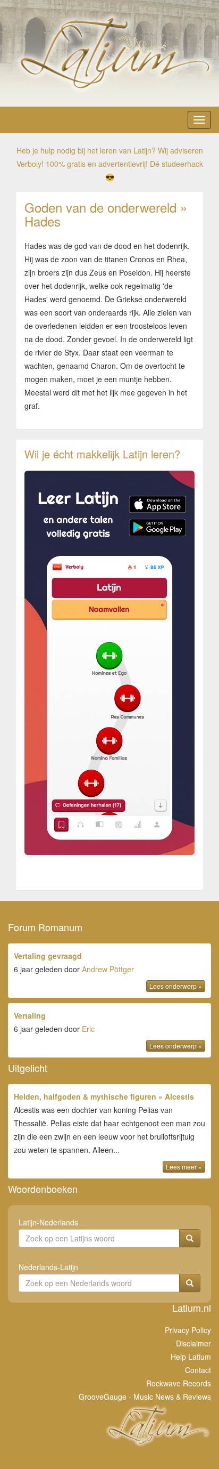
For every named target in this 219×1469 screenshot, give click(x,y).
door (108, 970)
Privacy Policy (188, 1330)
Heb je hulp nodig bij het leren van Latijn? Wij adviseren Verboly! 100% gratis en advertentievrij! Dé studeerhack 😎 (109, 163)
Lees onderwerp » (175, 985)
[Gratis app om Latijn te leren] (109, 663)
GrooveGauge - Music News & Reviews (145, 1396)
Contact (198, 1370)
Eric (88, 1028)
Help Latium (191, 1356)
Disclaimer (193, 1343)
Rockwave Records (178, 1383)
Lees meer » (184, 1166)
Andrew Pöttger (108, 969)
